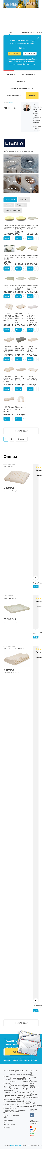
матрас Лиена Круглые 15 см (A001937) (20, 227)
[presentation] (35, 578)
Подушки (20, 205)
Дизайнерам (15, 1112)
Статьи (13, 1096)
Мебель (20, 81)
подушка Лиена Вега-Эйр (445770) (19, 348)
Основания (27, 1074)
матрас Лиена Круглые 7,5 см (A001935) (9, 227)
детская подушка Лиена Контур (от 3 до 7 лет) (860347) (9, 317)
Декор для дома (13, 95)
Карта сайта (6, 1116)
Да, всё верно (14, 53)
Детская (10, 74)
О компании (8, 1075)
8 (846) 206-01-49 (34, 1087)
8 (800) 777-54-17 (34, 1076)
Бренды (32, 95)
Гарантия (13, 1085)
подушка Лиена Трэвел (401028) (20, 407)
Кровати (20, 1101)
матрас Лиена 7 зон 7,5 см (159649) (32, 227)
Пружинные (21, 1110)
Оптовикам (14, 1115)
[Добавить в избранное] (14, 238)
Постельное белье (21, 1097)
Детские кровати (26, 1097)
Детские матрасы (20, 1079)
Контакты (7, 1080)
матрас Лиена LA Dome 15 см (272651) (9, 257)
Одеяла (9, 205)
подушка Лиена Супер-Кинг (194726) (32, 378)
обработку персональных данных (25, 1060)
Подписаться (18, 1052)
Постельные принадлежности (20, 88)
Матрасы (23, 199)
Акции (12, 1074)
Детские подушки (13, 210)
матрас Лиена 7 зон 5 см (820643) (20, 287)
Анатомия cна (16, 1145)
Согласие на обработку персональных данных (9, 1108)
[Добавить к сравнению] (12, 238)
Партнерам (8, 1087)
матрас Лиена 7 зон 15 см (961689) (32, 287)
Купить (6, 238)
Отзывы (7, 1083)
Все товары (10, 199)
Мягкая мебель (27, 74)
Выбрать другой (29, 53)
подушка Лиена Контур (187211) (20, 378)
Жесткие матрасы (27, 1102)
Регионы (7, 1128)
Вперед (21, 439)
